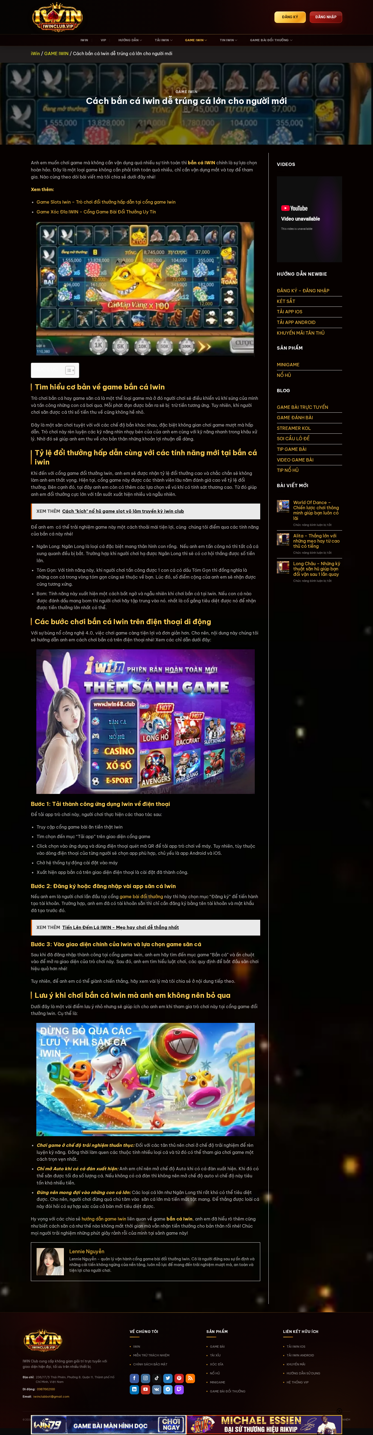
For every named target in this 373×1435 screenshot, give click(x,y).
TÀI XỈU (215, 1355)
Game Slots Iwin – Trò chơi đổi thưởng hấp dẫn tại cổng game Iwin (106, 202)
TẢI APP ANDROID (296, 322)
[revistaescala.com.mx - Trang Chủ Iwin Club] (58, 17)
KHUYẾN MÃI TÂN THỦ (301, 333)
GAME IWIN (194, 40)
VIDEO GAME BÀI (295, 460)
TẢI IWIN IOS (296, 1346)
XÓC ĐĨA (216, 1364)
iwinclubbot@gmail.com (51, 1396)
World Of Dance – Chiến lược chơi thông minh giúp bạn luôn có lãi (316, 510)
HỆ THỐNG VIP (298, 1382)
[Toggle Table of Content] (67, 370)
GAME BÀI (217, 1346)
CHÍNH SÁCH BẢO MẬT (150, 1364)
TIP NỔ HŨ (288, 470)
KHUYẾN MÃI (296, 1364)
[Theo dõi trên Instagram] (145, 1378)
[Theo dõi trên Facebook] (134, 1378)
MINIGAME (288, 364)
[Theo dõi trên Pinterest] (179, 1378)
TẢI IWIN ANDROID (300, 1355)
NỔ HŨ (284, 375)
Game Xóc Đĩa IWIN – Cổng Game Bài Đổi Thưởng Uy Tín (96, 212)
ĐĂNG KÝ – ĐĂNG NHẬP (303, 290)
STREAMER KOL (294, 428)
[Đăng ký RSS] (190, 1378)
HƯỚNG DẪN (128, 40)
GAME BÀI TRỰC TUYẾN (302, 407)
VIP (103, 40)
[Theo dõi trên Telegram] (168, 1389)
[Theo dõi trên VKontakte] (156, 1389)
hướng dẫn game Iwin (104, 1219)
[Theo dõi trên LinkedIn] (134, 1389)
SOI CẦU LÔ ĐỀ (293, 438)
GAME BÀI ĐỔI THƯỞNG (269, 40)
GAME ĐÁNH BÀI (295, 417)
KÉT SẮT (286, 301)
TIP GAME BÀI (291, 449)
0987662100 (46, 1389)
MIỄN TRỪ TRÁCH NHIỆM (151, 1355)
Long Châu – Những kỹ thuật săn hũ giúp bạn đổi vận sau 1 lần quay (316, 569)
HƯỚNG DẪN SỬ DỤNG (303, 1373)
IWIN (84, 40)
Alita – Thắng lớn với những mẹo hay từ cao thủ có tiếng (316, 541)
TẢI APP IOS (289, 311)
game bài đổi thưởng (141, 896)
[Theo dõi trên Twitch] (179, 1389)
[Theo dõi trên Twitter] (168, 1378)
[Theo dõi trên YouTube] (145, 1389)
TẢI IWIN (162, 40)
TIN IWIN (227, 40)
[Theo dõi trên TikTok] (156, 1378)
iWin (35, 53)
